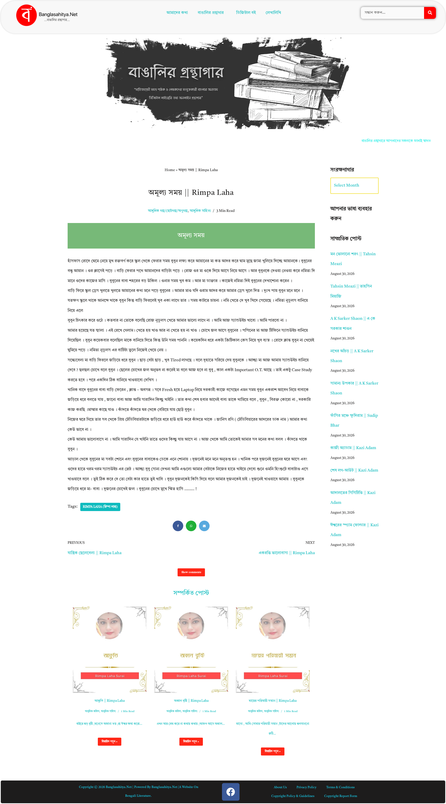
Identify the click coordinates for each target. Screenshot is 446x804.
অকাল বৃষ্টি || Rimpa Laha (191, 701)
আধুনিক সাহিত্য (200, 211)
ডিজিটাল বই (247, 13)
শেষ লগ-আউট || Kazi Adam (354, 470)
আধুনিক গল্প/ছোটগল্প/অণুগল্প (168, 211)
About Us (280, 787)
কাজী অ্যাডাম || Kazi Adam (353, 448)
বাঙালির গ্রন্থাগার (209, 13)
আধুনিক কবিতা (92, 711)
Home (170, 170)
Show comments (191, 572)
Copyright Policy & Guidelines (292, 796)
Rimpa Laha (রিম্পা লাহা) (100, 506)
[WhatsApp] (191, 526)
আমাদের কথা (176, 13)
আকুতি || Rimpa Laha (109, 701)
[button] (212, 13)
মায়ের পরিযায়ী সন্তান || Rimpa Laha (273, 701)
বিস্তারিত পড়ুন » (107, 743)
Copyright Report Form (340, 796)
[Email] (204, 526)
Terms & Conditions (340, 787)
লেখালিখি (274, 13)
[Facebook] (178, 526)
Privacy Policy (306, 787)
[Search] (430, 13)
